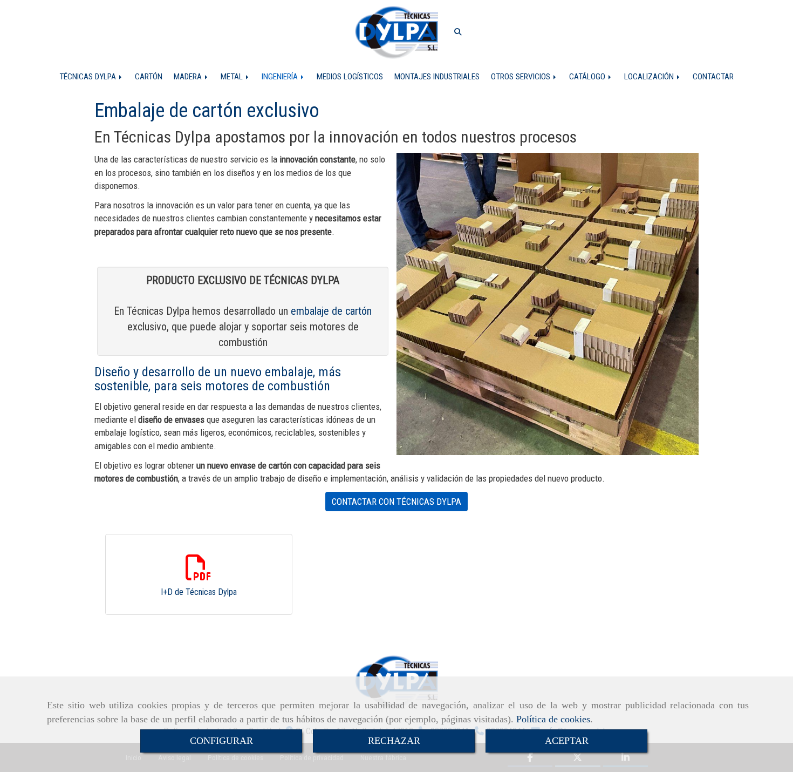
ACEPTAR (567, 740)
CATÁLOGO (588, 77)
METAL (233, 77)
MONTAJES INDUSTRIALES (437, 77)
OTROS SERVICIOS (521, 77)
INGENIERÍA (281, 77)
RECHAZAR (394, 740)
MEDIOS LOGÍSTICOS (350, 77)
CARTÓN (148, 77)
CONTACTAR (713, 77)
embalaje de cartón (331, 310)
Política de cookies (553, 719)
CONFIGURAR (221, 740)
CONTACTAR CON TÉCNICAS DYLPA (396, 501)
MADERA (189, 77)
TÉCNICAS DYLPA (88, 77)
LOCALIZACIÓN (650, 77)
